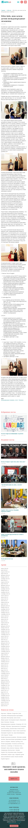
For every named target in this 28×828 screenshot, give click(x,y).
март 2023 (4, 604)
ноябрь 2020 (4, 648)
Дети (16, 400)
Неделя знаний (19, 756)
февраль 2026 (4, 575)
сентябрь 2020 (5, 651)
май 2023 (3, 600)
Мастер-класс (11, 750)
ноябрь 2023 (4, 590)
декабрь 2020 (4, 646)
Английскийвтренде (6, 730)
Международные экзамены (8, 400)
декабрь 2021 (4, 629)
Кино (2, 722)
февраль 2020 (4, 656)
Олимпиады (4, 750)
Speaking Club (19, 741)
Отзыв (14, 730)
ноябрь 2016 (4, 697)
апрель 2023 (4, 602)
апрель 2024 (4, 582)
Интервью (19, 752)
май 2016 (3, 705)
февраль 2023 (4, 605)
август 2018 (4, 675)
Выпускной (23, 720)
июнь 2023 (4, 599)
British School (20, 728)
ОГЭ (25, 724)
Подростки (15, 713)
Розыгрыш (23, 726)
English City (10, 733)
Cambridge (9, 746)
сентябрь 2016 (5, 700)
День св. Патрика (5, 741)
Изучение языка (12, 752)
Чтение (11, 735)
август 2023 (4, 595)
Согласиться (14, 826)
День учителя (10, 748)
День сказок (17, 717)
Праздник (3, 717)
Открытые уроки (19, 754)
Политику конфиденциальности (14, 822)
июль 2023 (4, 597)
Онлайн (18, 750)
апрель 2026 (4, 572)
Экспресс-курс (11, 754)
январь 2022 (4, 627)
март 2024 (4, 583)
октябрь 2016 (4, 699)
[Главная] (6, 2)
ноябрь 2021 (4, 631)
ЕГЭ (23, 724)
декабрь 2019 (4, 660)
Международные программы (15, 715)
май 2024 (3, 580)
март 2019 (4, 670)
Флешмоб (3, 748)
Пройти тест (14, 778)
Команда (17, 748)
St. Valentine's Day (17, 746)
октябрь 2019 (4, 661)
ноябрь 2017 (4, 687)
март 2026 (4, 573)
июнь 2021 (4, 638)
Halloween (3, 746)
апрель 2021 (4, 641)
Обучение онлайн (21, 737)
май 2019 (3, 668)
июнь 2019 (4, 666)
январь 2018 (4, 683)
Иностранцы (10, 717)
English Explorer (5, 758)
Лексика (12, 722)
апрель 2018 (4, 680)
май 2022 (3, 621)
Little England (4, 735)
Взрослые (3, 713)
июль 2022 (4, 617)
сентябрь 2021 (5, 634)
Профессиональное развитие (8, 737)
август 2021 (4, 636)
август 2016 (4, 702)
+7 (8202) (14, 809)
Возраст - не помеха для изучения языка (12, 433)
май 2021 (3, 639)
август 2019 (4, 663)
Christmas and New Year (18, 743)
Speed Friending (5, 728)
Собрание (9, 713)
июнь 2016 (4, 704)
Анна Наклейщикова (19, 733)
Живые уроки (4, 720)
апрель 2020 (4, 653)
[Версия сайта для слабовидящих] (18, 2)
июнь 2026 (4, 568)
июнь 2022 (4, 619)
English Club (4, 752)
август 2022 (4, 616)
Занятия (13, 741)
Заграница (4, 715)
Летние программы (6, 743)
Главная (3, 10)
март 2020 (4, 655)
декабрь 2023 (4, 589)
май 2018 (3, 678)
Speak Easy (23, 730)
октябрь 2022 (4, 612)
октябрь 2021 (4, 633)
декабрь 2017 (4, 685)
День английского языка (7, 756)
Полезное (21, 400)
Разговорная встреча (14, 720)
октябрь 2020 (4, 649)
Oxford (21, 748)
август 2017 (4, 690)
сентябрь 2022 (5, 614)
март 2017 (4, 692)
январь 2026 (4, 577)
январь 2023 (4, 607)
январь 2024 (4, 587)
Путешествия (13, 728)
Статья (18, 730)
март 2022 (4, 624)
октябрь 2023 (4, 592)
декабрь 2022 (4, 609)
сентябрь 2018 (5, 673)
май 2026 (3, 570)
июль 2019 (4, 665)
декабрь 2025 (4, 578)
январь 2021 (4, 644)
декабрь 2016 (4, 695)
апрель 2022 (4, 622)
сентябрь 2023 (5, 594)
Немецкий (4, 733)
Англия (3, 739)
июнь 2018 (4, 677)
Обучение (8, 726)
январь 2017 (4, 693)
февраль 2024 (4, 585)
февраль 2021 (4, 643)
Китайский (4, 754)
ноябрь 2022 (4, 610)
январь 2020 (4, 658)
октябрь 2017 (4, 688)
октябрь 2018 (4, 671)
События (9, 10)
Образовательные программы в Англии (16, 739)
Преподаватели (16, 726)
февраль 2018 (4, 682)
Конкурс (3, 726)
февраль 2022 (4, 626)
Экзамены (18, 724)
